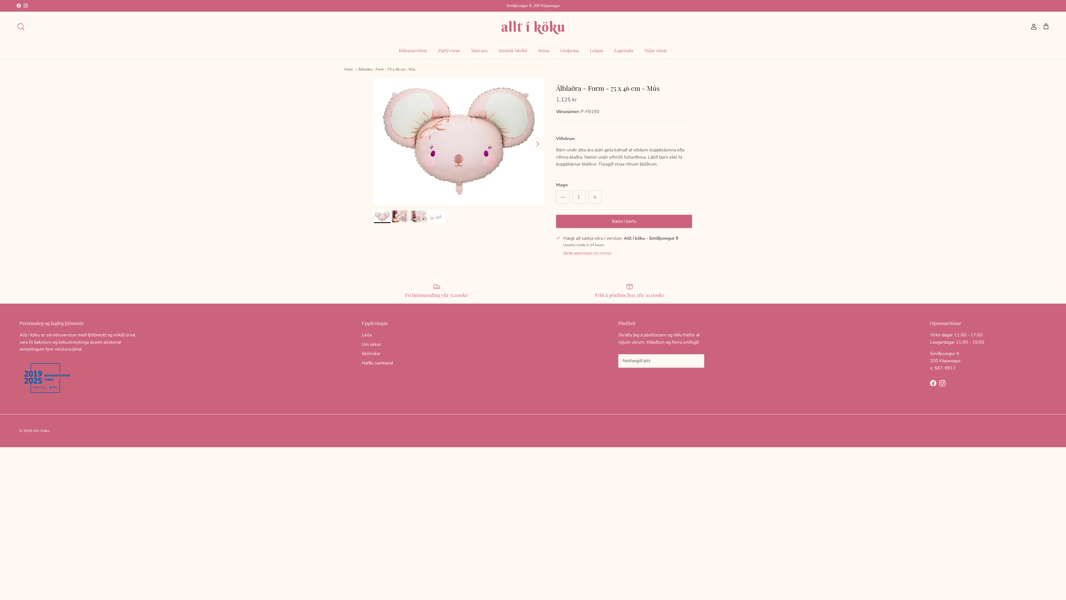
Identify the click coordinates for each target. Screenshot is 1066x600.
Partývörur (449, 50)
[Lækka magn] (562, 197)
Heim (348, 69)
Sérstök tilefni (513, 50)
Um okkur (371, 344)
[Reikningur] (1032, 26)
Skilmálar (371, 354)
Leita (367, 335)
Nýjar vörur (655, 50)
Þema (543, 50)
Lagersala (623, 50)
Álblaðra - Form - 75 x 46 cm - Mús (386, 69)
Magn (562, 185)
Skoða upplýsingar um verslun (587, 253)
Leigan (596, 50)
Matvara (479, 50)
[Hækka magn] (595, 197)
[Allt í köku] (533, 26)
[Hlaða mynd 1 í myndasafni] (459, 141)
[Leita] (21, 26)
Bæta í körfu (624, 221)
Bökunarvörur (413, 50)
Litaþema (569, 50)
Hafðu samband (377, 363)
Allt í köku (41, 430)
